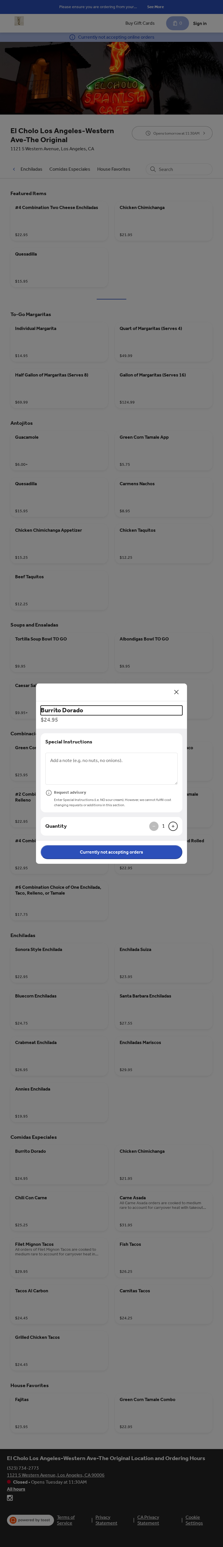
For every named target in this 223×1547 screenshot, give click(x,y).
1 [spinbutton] (163, 826)
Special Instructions (68, 741)
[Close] (176, 692)
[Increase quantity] (173, 826)
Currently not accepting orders (111, 852)
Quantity (56, 826)
